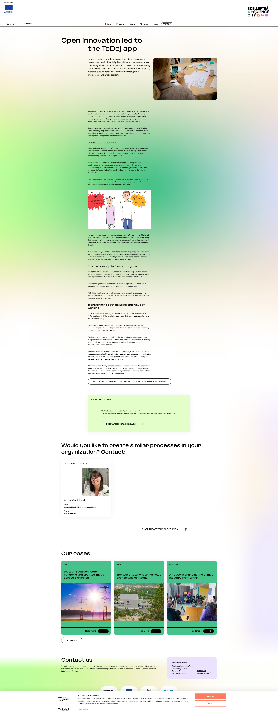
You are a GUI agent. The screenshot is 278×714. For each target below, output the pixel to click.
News (132, 24)
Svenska (10, 2)
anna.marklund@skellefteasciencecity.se (80, 507)
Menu (12, 24)
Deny (210, 703)
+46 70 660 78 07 (70, 513)
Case (155, 24)
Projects (120, 24)
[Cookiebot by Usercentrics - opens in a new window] (63, 709)
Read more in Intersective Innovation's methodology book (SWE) (128, 381)
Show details (83, 710)
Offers (108, 24)
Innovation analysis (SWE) (120, 424)
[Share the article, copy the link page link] (185, 529)
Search (28, 24)
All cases (71, 640)
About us (144, 24)
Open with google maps (203, 672)
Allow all (210, 696)
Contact (167, 24)
